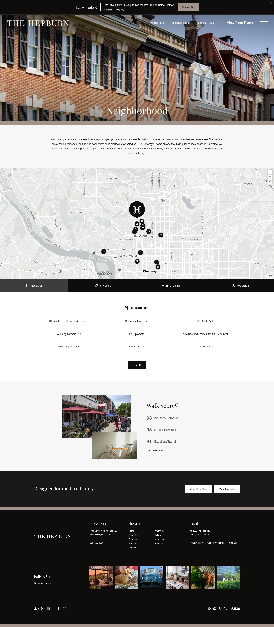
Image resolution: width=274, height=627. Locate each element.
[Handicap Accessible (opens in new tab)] (220, 608)
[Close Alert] (270, 4)
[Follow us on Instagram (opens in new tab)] (65, 608)
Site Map (233, 543)
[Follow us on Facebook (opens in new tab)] (58, 608)
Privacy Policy (197, 543)
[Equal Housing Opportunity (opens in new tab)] (214, 608)
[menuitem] (139, 531)
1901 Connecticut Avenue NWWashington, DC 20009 (103, 533)
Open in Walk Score (157, 450)
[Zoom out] (270, 176)
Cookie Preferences (216, 543)
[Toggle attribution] (270, 276)
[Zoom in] (270, 172)
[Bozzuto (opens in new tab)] (42, 608)
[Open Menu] (264, 22)
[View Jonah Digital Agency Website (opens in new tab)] (235, 608)
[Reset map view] (270, 181)
